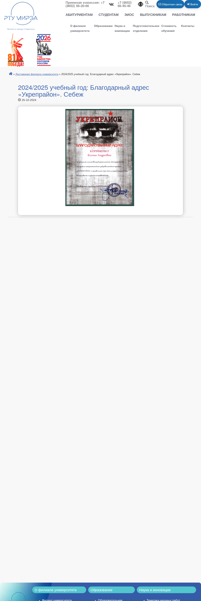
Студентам (109, 14)
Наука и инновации (122, 28)
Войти (194, 4)
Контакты (187, 26)
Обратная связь (171, 4)
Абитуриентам (79, 14)
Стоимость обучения (169, 28)
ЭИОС (129, 14)
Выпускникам (153, 14)
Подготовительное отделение (146, 28)
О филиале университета (80, 28)
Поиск (149, 5)
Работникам (183, 14)
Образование (103, 26)
